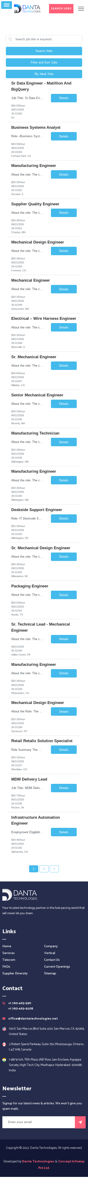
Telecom (8, 960)
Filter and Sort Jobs (44, 62)
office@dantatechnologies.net (33, 1018)
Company (51, 946)
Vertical (49, 953)
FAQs (6, 966)
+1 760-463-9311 (19, 1003)
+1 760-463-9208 (20, 1008)
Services (8, 953)
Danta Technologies (38, 1161)
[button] (61, 8)
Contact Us (52, 960)
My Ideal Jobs (44, 74)
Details (64, 98)
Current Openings (57, 966)
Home (6, 946)
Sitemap (50, 973)
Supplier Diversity (15, 973)
